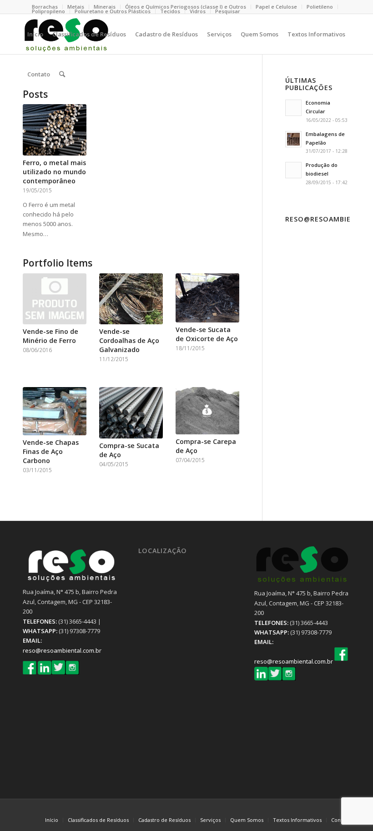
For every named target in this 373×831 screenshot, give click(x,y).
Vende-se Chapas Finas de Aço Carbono (51, 451)
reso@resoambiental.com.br (62, 650)
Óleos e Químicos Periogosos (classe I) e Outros (185, 6)
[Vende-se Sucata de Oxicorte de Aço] (207, 298)
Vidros (198, 11)
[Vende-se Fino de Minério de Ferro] (54, 299)
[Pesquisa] (62, 74)
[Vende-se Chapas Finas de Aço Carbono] (54, 411)
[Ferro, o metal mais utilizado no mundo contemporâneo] (54, 130)
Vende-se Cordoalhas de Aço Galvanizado (129, 340)
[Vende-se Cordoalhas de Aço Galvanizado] (131, 299)
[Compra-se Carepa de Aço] (207, 410)
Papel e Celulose (276, 6)
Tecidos (170, 11)
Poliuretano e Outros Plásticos (113, 11)
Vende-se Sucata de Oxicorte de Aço (207, 334)
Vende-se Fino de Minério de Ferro (50, 336)
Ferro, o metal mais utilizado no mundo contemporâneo (54, 171)
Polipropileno (48, 11)
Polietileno (320, 6)
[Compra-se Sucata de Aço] (131, 412)
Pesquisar (227, 11)
